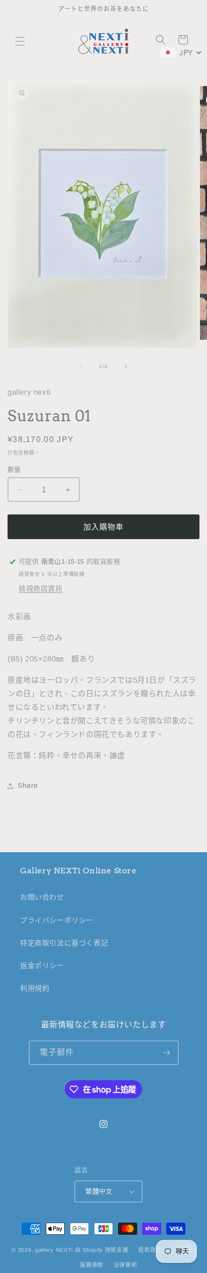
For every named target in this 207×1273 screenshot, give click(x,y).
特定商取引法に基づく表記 (64, 943)
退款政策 (150, 1250)
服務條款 (92, 1265)
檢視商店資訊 (41, 588)
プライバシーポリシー (56, 920)
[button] (20, 41)
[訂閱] (167, 1052)
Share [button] (28, 785)
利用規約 (34, 988)
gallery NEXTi (54, 1249)
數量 (14, 469)
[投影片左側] (81, 366)
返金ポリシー (42, 965)
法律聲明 (125, 1265)
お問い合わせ (42, 897)
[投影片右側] (126, 366)
